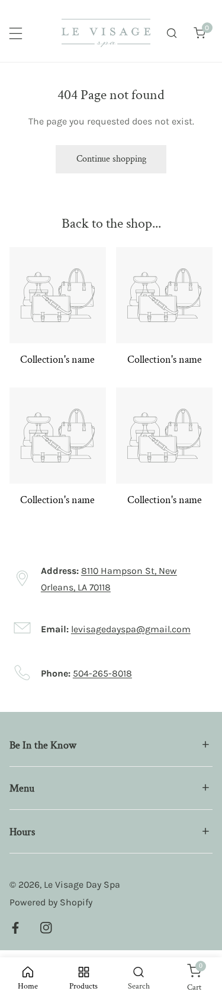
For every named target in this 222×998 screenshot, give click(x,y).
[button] (199, 33)
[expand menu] (16, 33)
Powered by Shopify (50, 902)
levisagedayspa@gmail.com (131, 629)
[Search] (172, 33)
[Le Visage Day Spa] (106, 33)
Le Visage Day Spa (82, 884)
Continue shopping (111, 159)
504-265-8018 (102, 673)
